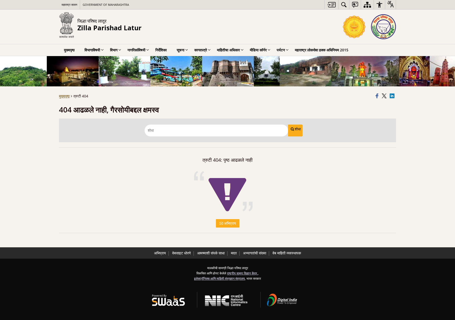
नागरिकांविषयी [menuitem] (136, 49)
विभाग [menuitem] (113, 49)
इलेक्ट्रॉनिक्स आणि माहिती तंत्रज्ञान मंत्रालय (219, 278)
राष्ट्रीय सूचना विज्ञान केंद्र (242, 273)
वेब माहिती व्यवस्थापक (287, 252)
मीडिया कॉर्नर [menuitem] (258, 49)
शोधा (298, 129)
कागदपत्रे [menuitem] (200, 49)
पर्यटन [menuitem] (281, 49)
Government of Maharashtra (106, 5)
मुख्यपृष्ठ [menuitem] (69, 49)
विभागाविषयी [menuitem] (92, 49)
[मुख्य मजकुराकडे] (331, 4)
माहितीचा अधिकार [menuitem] (228, 49)
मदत (234, 252)
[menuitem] (344, 4)
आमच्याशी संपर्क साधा (211, 252)
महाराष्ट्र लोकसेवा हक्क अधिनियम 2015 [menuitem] (321, 49)
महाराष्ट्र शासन (69, 5)
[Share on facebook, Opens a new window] (378, 96)
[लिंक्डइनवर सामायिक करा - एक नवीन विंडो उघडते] (393, 96)
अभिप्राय (229, 223)
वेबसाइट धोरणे (181, 252)
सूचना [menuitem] (180, 49)
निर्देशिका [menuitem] (161, 49)
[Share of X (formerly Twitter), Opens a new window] (385, 96)
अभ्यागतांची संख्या (254, 252)
